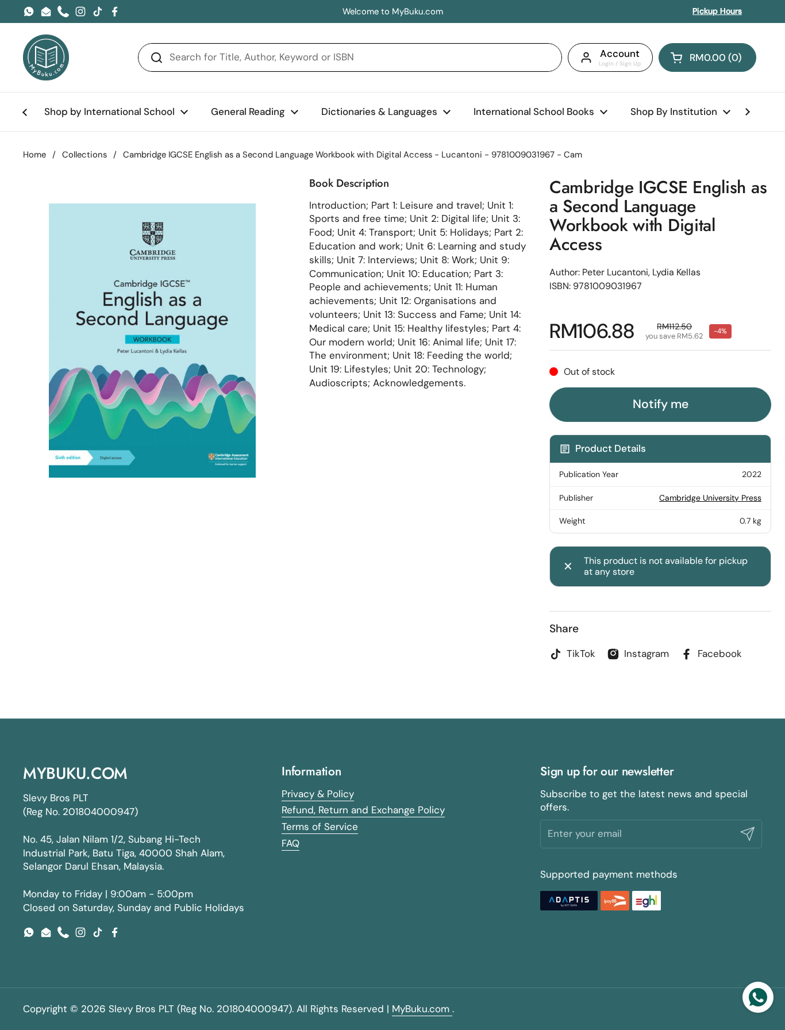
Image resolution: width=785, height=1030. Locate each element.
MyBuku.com (422, 1008)
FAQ (290, 843)
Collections (84, 154)
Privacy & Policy (318, 793)
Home (34, 154)
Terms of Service (320, 826)
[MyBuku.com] (46, 57)
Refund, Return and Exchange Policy (363, 810)
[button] (707, 57)
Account (620, 53)
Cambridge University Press (710, 498)
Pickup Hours (717, 11)
